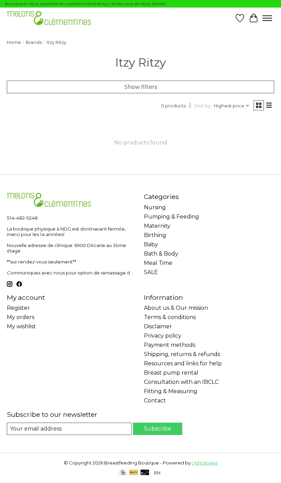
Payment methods (169, 345)
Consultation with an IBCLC (181, 382)
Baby (151, 244)
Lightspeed (205, 463)
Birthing (155, 235)
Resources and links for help (183, 363)
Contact (155, 400)
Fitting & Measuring (170, 391)
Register (18, 308)
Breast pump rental (171, 372)
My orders (20, 317)
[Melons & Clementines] (49, 18)
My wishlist (21, 326)
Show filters (140, 87)
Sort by (202, 105)
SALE (151, 272)
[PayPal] (133, 473)
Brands (34, 42)
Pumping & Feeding (171, 216)
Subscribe (157, 428)
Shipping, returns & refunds (182, 354)
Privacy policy (162, 335)
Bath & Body (161, 253)
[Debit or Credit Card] (144, 473)
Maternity (157, 226)
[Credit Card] (123, 473)
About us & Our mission (176, 308)
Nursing (155, 207)
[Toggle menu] (267, 18)
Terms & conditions (170, 317)
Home (14, 42)
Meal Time (158, 263)
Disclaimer (158, 326)
